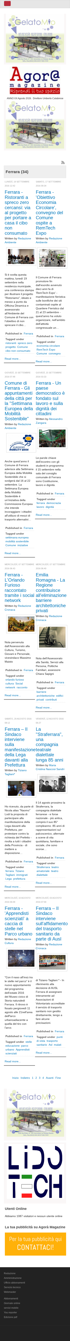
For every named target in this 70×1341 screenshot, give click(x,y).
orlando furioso (14, 679)
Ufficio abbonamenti (14, 1282)
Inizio (15, 1077)
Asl (50, 1044)
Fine (58, 1077)
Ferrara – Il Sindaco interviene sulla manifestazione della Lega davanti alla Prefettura (20, 747)
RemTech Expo (46, 349)
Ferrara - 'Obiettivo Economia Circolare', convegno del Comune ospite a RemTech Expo (49, 212)
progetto (10, 346)
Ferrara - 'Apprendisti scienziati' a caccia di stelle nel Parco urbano (18, 921)
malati (57, 1044)
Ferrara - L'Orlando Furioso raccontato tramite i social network (19, 587)
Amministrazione (13, 1278)
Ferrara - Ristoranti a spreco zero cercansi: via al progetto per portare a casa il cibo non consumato (18, 212)
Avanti (49, 1077)
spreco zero (25, 343)
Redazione (10, 1273)
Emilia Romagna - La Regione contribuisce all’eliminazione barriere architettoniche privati (51, 592)
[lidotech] (35, 1170)
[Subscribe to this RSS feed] (63, 162)
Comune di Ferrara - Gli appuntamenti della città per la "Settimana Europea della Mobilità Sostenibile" (19, 400)
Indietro (25, 1077)
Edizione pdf (10, 1317)
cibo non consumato (17, 350)
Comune (22, 346)
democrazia (53, 503)
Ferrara (28, 333)
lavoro (40, 506)
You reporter (10, 1312)
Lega (8, 878)
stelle (28, 1041)
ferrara (41, 503)
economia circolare (48, 345)
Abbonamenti (11, 1298)
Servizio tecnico (12, 1287)
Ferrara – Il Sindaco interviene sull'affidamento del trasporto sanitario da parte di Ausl (52, 923)
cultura (9, 683)
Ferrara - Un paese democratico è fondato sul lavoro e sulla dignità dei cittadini (50, 398)
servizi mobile (11, 1308)
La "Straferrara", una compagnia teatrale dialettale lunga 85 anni (49, 744)
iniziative (23, 545)
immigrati (22, 874)
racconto (22, 687)
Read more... (13, 358)
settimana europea (17, 537)
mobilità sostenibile (17, 541)
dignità (50, 506)
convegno (55, 353)
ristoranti (10, 343)
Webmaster (10, 1292)
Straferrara (43, 867)
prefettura (19, 878)
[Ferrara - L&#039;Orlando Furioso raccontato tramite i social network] (21, 623)
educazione (12, 1045)
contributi (51, 699)
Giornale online (12, 1303)
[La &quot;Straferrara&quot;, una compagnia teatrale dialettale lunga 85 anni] (52, 783)
